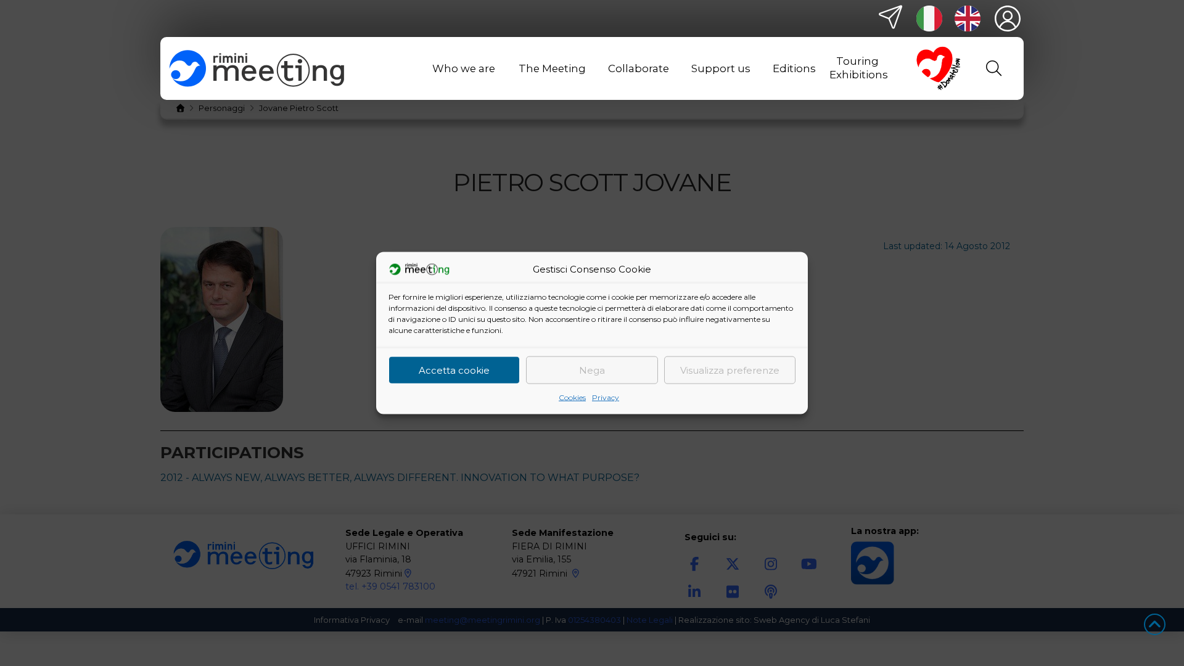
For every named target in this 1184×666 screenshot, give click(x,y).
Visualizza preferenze (729, 370)
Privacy (605, 397)
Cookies (572, 397)
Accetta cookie (454, 370)
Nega (592, 370)
